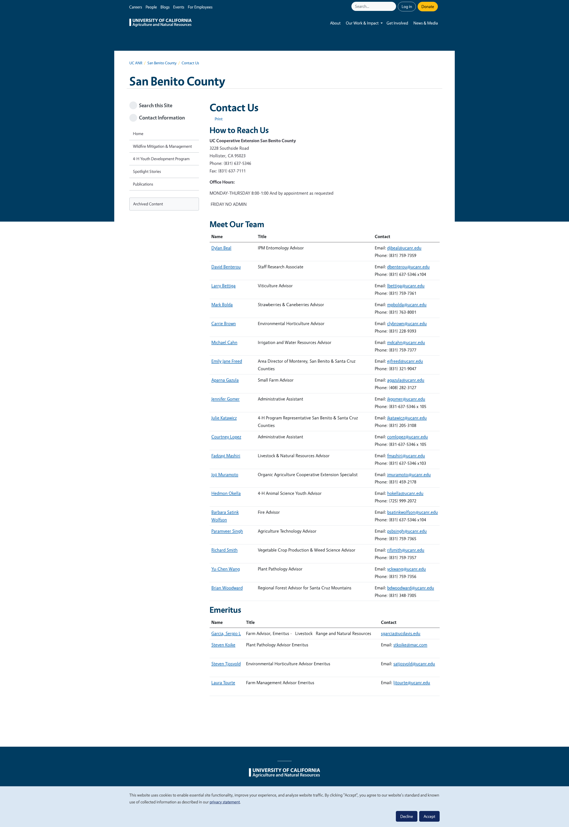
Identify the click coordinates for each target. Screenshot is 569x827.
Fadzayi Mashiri (225, 455)
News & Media (425, 23)
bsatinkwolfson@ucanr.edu (412, 512)
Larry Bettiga (223, 285)
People (151, 7)
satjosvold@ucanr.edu (414, 663)
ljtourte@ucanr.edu (411, 682)
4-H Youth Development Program (161, 158)
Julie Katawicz (224, 418)
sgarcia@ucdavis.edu (400, 633)
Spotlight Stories (147, 171)
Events (178, 7)
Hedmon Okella (226, 493)
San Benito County (161, 63)
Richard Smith (224, 550)
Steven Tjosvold (226, 663)
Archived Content (148, 203)
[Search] (393, 6)
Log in (407, 6)
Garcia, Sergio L (226, 633)
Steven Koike (223, 644)
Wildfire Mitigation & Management (162, 146)
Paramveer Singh (227, 531)
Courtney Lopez (226, 436)
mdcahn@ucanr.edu (406, 342)
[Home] (160, 23)
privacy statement (225, 802)
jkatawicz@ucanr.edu (407, 418)
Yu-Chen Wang (225, 569)
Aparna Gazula (225, 380)
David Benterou (226, 266)
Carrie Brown (223, 323)
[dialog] (284, 806)
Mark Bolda (222, 304)
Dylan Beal (221, 248)
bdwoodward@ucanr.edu (410, 587)
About (335, 23)
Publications (143, 184)
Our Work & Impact (362, 23)
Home (138, 133)
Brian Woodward (227, 587)
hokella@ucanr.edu (405, 493)
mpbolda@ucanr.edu (407, 304)
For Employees (200, 7)
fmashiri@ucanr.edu (406, 455)
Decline (406, 816)
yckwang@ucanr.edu (406, 569)
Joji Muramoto (224, 474)
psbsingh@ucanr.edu (407, 531)
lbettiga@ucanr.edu (406, 285)
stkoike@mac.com (410, 644)
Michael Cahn (224, 342)
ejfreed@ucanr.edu (405, 361)
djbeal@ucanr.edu (404, 248)
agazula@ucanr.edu (405, 380)
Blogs (165, 7)
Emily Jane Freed (226, 361)
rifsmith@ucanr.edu (405, 550)
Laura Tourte (223, 682)
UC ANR (135, 63)
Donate (427, 6)
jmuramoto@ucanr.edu (409, 474)
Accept (429, 816)
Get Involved (397, 23)
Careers (135, 7)
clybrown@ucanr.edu (407, 323)
